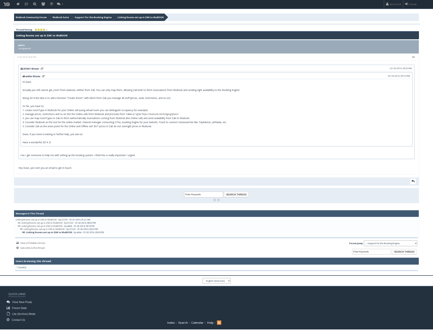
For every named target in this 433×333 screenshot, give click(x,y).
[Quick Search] (35, 4)
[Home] (18, 4)
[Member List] (43, 4)
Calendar (197, 323)
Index (171, 323)
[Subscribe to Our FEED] (219, 322)
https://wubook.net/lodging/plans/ (160, 114)
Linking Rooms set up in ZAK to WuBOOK (141, 17)
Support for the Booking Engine (93, 17)
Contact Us (18, 319)
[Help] (51, 4)
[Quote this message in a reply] (413, 181)
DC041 (64, 219)
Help (210, 323)
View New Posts (22, 302)
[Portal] (26, 4)
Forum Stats (19, 308)
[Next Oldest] (214, 199)
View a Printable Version (32, 242)
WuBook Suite (61, 17)
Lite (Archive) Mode (24, 314)
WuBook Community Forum (31, 17)
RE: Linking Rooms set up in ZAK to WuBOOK (40, 222)
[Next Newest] (218, 199)
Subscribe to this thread (32, 247)
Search (183, 323)
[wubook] (6, 3)
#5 (413, 57)
